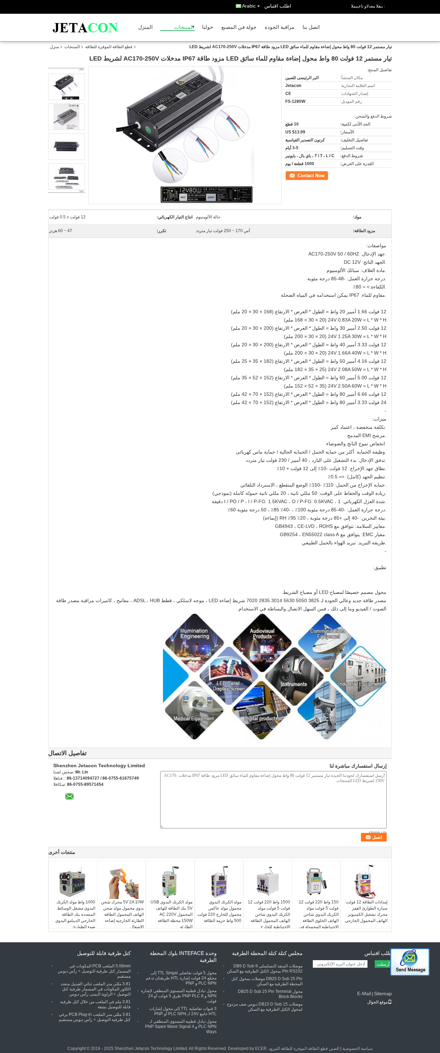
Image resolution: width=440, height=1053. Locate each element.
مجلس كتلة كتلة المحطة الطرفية (267, 953)
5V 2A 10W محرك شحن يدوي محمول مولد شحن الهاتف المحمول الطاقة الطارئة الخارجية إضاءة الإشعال (122, 914)
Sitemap (383, 993)
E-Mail (364, 993)
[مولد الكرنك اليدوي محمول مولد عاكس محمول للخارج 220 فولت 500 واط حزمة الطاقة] (219, 882)
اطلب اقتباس (277, 6)
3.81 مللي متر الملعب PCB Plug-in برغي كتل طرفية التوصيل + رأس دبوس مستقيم (95, 1017)
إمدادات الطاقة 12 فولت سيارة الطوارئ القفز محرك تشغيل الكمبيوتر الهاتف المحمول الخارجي (366, 911)
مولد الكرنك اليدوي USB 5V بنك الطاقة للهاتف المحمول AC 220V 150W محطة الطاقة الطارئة (171, 914)
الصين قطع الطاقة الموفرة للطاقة (310, 1048)
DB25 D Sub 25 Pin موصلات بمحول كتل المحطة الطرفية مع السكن (266, 981)
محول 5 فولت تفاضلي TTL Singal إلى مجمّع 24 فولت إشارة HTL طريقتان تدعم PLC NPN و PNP (181, 978)
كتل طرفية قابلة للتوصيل (104, 953)
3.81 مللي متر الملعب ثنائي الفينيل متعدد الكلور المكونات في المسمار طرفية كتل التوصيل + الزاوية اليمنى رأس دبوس (95, 989)
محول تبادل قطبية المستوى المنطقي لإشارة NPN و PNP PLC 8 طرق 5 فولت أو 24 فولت (179, 995)
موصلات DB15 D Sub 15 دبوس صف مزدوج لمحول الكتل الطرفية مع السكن (264, 1007)
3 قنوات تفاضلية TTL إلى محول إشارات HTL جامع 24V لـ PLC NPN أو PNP (183, 1011)
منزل (54, 46)
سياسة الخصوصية (357, 1048)
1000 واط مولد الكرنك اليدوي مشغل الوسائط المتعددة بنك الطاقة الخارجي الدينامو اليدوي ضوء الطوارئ (75, 914)
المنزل (145, 27)
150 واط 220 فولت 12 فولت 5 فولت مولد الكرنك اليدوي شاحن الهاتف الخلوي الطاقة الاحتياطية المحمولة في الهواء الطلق (319, 917)
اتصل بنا (311, 27)
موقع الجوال (377, 1002)
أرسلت (383, 964)
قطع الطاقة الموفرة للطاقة (108, 46)
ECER (261, 1048)
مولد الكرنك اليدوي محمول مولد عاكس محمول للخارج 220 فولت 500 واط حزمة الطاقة (219, 911)
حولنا (207, 27)
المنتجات (184, 27)
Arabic (249, 6)
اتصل (324, 175)
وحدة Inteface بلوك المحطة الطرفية (183, 956)
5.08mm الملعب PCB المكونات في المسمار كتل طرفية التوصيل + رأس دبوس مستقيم (94, 971)
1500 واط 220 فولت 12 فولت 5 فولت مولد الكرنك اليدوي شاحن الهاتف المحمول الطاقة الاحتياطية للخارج (269, 914)
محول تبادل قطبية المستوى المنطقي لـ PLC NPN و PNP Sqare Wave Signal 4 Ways (181, 1026)
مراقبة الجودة (279, 27)
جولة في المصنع (238, 27)
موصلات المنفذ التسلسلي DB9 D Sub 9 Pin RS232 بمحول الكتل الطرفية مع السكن (264, 969)
